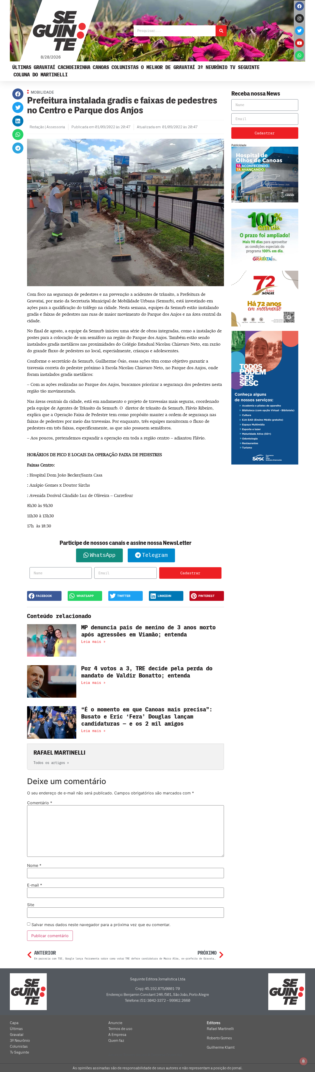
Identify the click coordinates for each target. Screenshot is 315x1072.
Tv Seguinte (245, 67)
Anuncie (115, 1023)
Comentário (39, 803)
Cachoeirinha (74, 67)
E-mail (34, 885)
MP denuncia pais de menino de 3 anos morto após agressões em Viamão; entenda (148, 631)
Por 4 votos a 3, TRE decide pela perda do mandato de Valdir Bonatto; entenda (146, 672)
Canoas (101, 67)
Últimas (21, 67)
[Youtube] (299, 43)
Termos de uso (120, 1029)
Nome (34, 865)
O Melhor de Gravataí (168, 67)
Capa (14, 1023)
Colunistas (125, 67)
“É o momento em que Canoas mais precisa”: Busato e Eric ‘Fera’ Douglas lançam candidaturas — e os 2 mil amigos (146, 716)
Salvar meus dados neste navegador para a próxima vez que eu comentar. (101, 925)
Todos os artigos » (51, 763)
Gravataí (44, 67)
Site (30, 905)
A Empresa (117, 1034)
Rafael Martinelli (220, 1029)
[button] (17, 93)
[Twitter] (299, 30)
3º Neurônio (212, 67)
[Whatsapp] (299, 55)
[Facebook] (299, 6)
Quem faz (116, 1040)
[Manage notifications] (303, 1061)
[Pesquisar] (221, 30)
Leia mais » (93, 641)
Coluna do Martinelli (41, 75)
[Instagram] (299, 18)
